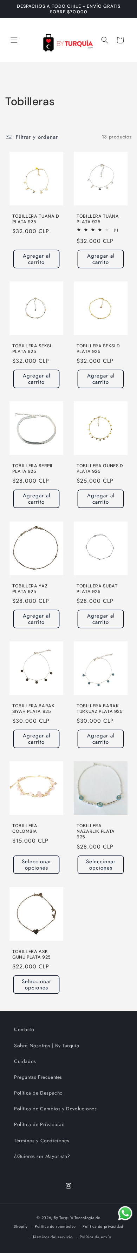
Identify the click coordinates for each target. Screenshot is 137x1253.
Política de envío (95, 1237)
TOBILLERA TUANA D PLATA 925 (35, 219)
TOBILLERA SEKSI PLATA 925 (31, 348)
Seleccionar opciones (36, 865)
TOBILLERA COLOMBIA (25, 828)
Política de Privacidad (39, 1124)
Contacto (24, 1029)
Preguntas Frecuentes (38, 1077)
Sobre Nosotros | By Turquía (46, 1045)
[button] (14, 40)
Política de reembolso (55, 1226)
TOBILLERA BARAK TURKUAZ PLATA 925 (100, 708)
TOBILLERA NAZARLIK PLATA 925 (96, 831)
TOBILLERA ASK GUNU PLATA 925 (31, 954)
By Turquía (63, 1217)
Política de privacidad (103, 1226)
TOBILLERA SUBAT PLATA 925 (97, 588)
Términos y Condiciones (41, 1140)
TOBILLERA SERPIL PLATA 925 (33, 468)
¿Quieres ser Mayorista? (42, 1156)
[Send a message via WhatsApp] (125, 1213)
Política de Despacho (38, 1092)
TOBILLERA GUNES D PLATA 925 (100, 468)
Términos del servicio (53, 1237)
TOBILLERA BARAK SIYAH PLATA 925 (33, 708)
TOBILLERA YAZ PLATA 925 (29, 588)
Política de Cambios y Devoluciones (55, 1108)
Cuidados (25, 1061)
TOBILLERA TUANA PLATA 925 (98, 219)
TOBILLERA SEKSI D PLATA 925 (98, 348)
